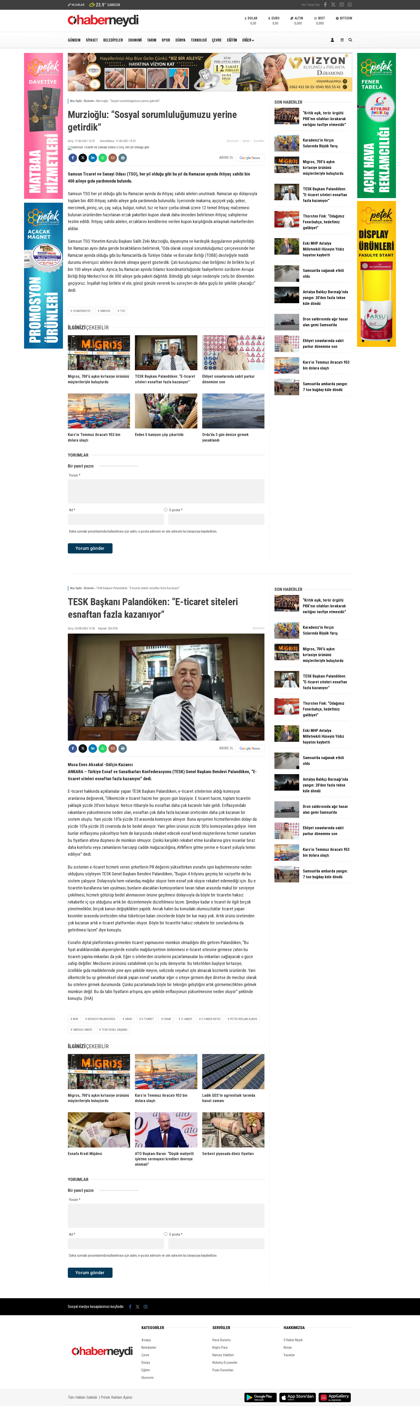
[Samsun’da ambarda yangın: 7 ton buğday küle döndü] (286, 394)
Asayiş (146, 1340)
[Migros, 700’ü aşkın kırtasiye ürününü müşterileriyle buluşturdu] (99, 352)
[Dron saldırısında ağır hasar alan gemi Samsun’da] (286, 329)
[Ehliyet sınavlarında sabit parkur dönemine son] (233, 352)
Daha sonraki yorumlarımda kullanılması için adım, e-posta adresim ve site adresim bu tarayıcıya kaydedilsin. (143, 531)
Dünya (180, 39)
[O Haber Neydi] (103, 25)
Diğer (246, 39)
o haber (186, 1019)
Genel (246, 141)
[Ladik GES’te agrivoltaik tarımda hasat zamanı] (233, 1071)
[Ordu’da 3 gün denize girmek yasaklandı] (233, 410)
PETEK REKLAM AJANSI (243, 1019)
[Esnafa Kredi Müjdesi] (99, 1129)
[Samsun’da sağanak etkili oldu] (286, 281)
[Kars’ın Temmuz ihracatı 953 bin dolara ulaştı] (99, 410)
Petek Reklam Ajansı (116, 1397)
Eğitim (232, 39)
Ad (72, 510)
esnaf (167, 1019)
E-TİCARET (148, 1019)
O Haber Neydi (293, 1340)
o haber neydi (210, 1019)
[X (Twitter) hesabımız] (333, 5)
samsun (105, 311)
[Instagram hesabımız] (342, 5)
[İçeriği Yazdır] (122, 158)
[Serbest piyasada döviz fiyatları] (233, 1129)
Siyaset (92, 39)
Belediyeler (113, 39)
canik (128, 1019)
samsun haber (82, 1029)
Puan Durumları (222, 1370)
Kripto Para (220, 1347)
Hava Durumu (221, 1340)
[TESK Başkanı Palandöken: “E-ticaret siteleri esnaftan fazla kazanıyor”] (166, 352)
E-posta (176, 510)
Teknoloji (199, 39)
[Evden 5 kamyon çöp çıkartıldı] (166, 410)
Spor (166, 39)
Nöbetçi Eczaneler (224, 1362)
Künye (288, 1347)
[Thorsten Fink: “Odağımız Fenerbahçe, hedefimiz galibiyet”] (286, 226)
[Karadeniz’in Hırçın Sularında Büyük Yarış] (286, 150)
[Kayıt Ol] (333, 40)
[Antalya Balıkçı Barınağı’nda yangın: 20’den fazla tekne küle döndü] (286, 302)
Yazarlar (289, 1355)
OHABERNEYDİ (81, 311)
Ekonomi (135, 39)
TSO (122, 311)
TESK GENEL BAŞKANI (114, 1029)
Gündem (74, 39)
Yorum (74, 475)
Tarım (151, 39)
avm (75, 1019)
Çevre (217, 39)
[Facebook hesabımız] (325, 5)
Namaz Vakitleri (223, 1355)
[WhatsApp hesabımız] (350, 5)
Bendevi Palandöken (101, 1019)
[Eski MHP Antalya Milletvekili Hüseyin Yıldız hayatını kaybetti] (286, 253)
